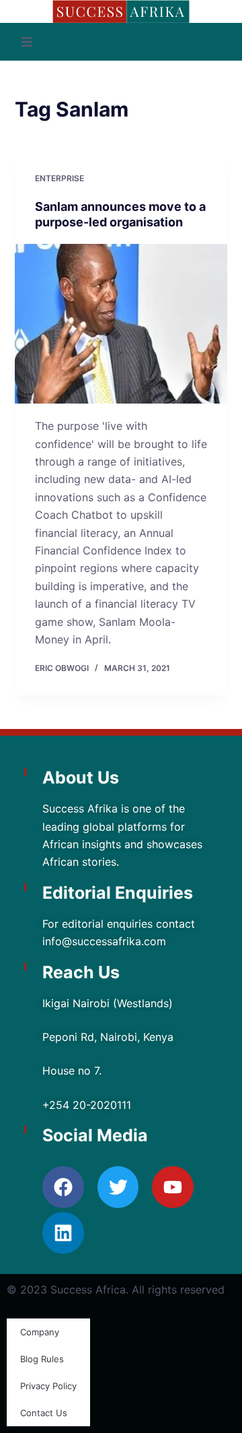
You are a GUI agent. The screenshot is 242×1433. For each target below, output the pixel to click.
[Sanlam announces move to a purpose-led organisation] (121, 324)
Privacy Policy (48, 1385)
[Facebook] (63, 1187)
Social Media (95, 1135)
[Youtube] (173, 1187)
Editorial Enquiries (117, 893)
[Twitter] (118, 1187)
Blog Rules (42, 1359)
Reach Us (81, 972)
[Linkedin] (63, 1233)
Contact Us (43, 1412)
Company (39, 1332)
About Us (80, 777)
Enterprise (59, 178)
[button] (27, 42)
